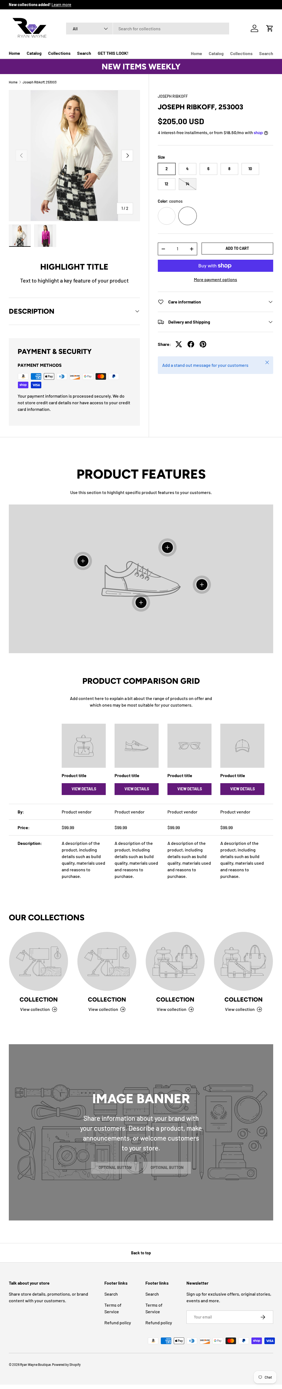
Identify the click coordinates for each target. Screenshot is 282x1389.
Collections (59, 53)
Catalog (34, 53)
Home (14, 53)
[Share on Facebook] (191, 344)
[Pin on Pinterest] (203, 344)
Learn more (61, 4)
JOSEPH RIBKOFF (173, 96)
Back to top (141, 1252)
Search (84, 53)
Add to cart (237, 248)
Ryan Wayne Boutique (35, 1364)
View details (84, 788)
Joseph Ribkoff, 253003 (39, 82)
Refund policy (117, 1322)
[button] (270, 28)
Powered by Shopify (66, 1364)
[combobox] (147, 28)
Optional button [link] (115, 1167)
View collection (35, 1009)
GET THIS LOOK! (113, 53)
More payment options (215, 279)
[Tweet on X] (179, 344)
